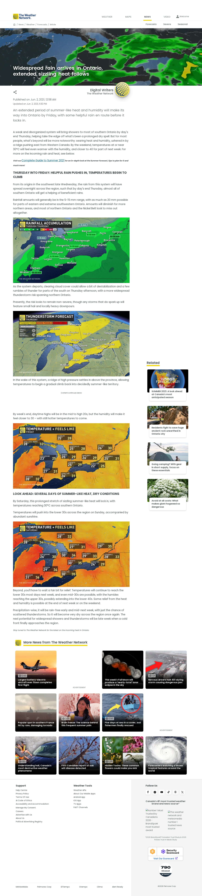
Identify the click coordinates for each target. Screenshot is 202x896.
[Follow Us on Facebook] (148, 792)
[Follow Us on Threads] (175, 792)
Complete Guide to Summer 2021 (43, 160)
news (21, 24)
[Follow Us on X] (182, 792)
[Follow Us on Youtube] (161, 792)
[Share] (15, 92)
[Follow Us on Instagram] (154, 792)
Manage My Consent (26, 807)
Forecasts (42, 24)
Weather (30, 24)
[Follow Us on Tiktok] (168, 792)
